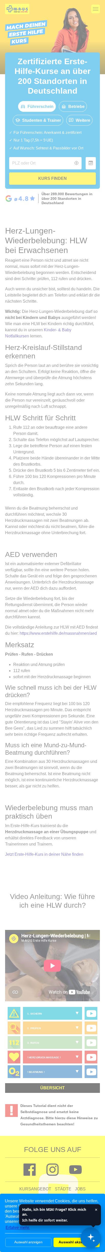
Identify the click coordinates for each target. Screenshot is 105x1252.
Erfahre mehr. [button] (18, 1227)
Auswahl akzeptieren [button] (77, 1242)
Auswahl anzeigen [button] (28, 1242)
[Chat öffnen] (91, 1237)
